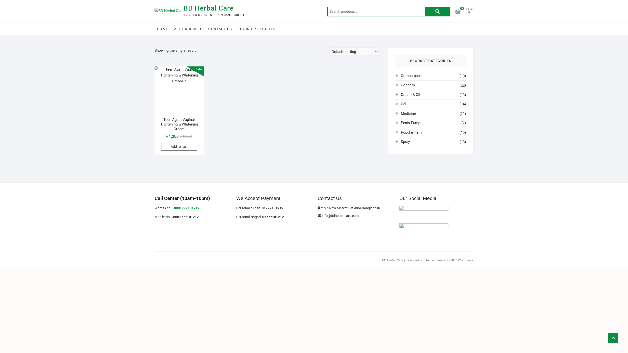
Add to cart (179, 147)
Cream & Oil (410, 94)
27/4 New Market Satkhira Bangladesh (350, 208)
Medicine (408, 113)
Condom (408, 85)
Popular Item (411, 132)
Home (162, 29)
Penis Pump (410, 123)
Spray (405, 141)
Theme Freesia (434, 260)
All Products (188, 29)
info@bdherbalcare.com (340, 216)
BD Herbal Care (208, 8)
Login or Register (257, 29)
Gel (403, 104)
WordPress (465, 260)
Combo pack (411, 76)
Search (437, 11)
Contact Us (220, 29)
